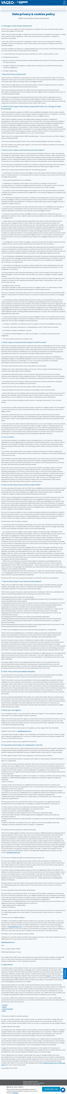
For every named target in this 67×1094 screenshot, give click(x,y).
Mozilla (4, 1007)
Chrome (4, 1005)
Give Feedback (65, 973)
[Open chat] (62, 1089)
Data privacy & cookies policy (31, 1084)
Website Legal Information (30, 1081)
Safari (4, 1011)
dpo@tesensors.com (24, 731)
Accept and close (51, 1089)
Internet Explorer (7, 1009)
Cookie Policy (15, 1093)
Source (48, 976)
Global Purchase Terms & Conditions (33, 1083)
